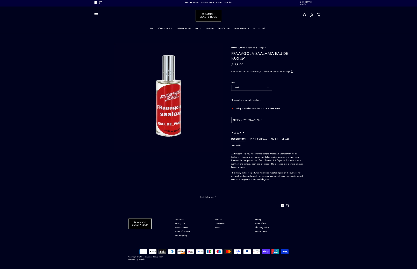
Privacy (258, 219)
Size (233, 82)
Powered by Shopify (136, 259)
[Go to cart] (319, 14)
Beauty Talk (180, 223)
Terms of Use (260, 223)
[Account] (311, 14)
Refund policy (181, 235)
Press (217, 227)
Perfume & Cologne (257, 47)
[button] (238, 133)
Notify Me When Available (247, 120)
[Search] (304, 14)
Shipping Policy (262, 227)
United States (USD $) (306, 3)
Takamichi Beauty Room (153, 256)
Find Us (218, 219)
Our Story (179, 219)
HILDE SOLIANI (238, 47)
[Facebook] (95, 2)
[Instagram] (100, 2)
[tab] (238, 140)
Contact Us (219, 223)
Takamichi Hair (181, 227)
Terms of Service (182, 231)
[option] (168, 97)
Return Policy (261, 231)
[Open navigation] (96, 14)
